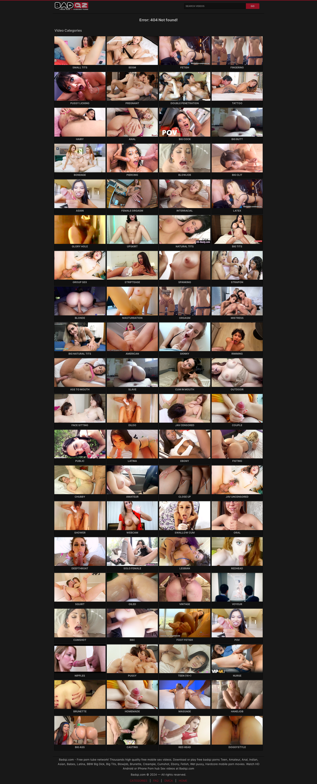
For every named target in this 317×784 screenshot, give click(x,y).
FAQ (155, 780)
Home (183, 780)
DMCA (168, 780)
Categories (138, 780)
